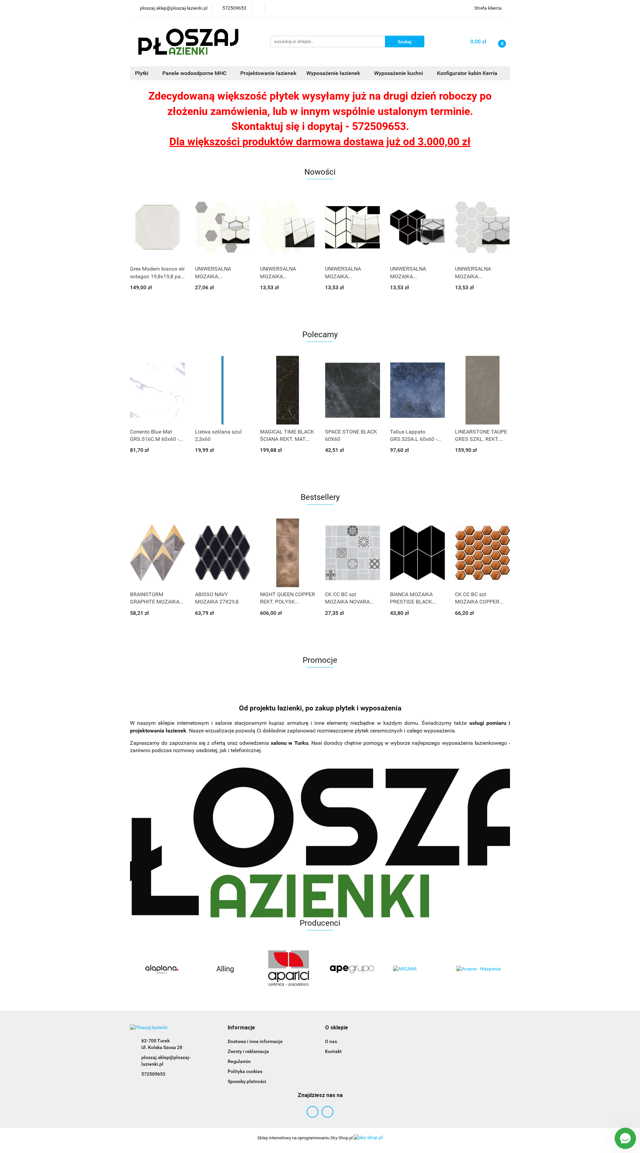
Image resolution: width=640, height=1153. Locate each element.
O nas (331, 1041)
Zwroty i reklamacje (248, 1051)
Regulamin (239, 1061)
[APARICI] (225, 969)
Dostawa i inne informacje (255, 1041)
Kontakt (333, 1051)
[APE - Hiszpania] (288, 969)
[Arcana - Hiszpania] (415, 969)
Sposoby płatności (247, 1081)
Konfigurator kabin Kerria (467, 73)
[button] (241, 1028)
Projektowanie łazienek (268, 73)
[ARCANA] (351, 969)
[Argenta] (478, 969)
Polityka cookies (245, 1071)
